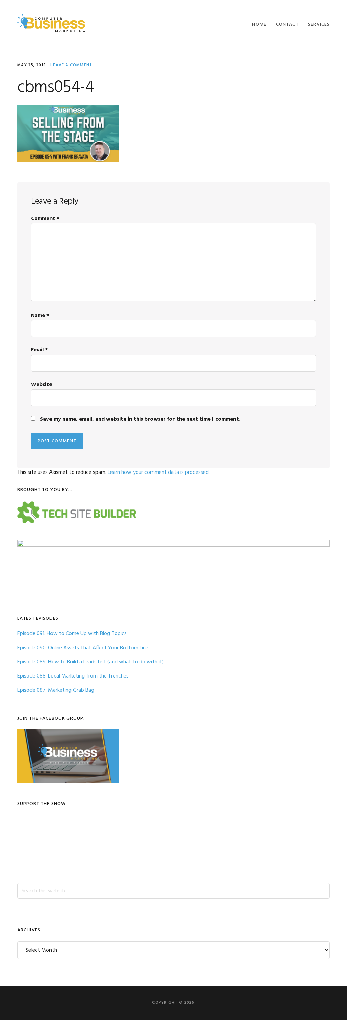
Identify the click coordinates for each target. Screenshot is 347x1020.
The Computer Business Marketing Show (51, 23)
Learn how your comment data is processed (158, 472)
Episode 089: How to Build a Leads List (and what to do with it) (90, 661)
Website (41, 384)
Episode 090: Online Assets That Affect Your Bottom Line (82, 648)
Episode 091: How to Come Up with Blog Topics (72, 633)
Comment (45, 218)
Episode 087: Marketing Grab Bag (55, 690)
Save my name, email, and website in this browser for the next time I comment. (140, 419)
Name (40, 315)
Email (39, 350)
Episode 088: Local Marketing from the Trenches (73, 676)
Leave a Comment (71, 65)
